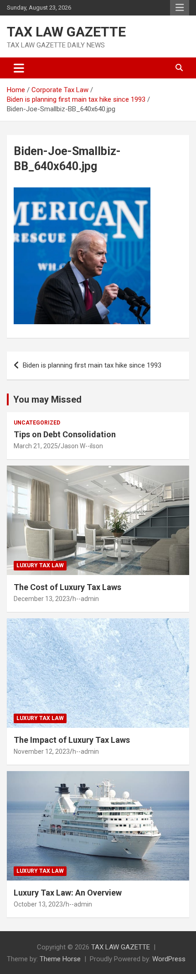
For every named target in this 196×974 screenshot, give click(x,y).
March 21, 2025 (36, 446)
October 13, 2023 (38, 904)
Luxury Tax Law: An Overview (68, 892)
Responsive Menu (179, 8)
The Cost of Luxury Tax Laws (67, 587)
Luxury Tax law (40, 565)
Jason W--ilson (82, 446)
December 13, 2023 (42, 598)
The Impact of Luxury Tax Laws (72, 740)
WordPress (169, 959)
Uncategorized (37, 423)
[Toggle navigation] (19, 67)
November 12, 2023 (42, 751)
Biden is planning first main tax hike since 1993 (92, 365)
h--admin (85, 598)
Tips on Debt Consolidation (66, 434)
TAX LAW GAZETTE (66, 32)
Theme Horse (60, 959)
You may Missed (47, 399)
